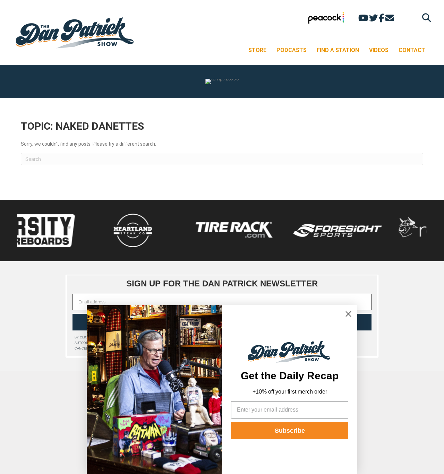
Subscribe (290, 430)
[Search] (424, 17)
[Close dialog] (348, 314)
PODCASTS (291, 50)
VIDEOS (378, 50)
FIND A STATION (338, 50)
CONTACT (412, 50)
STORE (257, 50)
